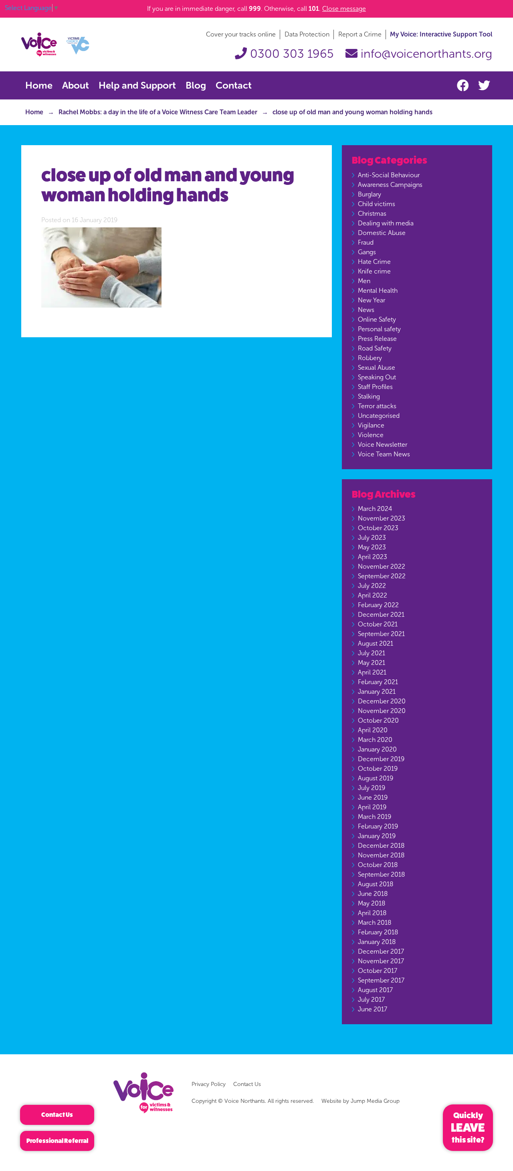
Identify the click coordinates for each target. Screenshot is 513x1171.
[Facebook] (464, 86)
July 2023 (372, 537)
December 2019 (381, 759)
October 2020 (378, 720)
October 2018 (378, 865)
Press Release (377, 338)
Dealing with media (386, 223)
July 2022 (372, 586)
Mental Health (378, 290)
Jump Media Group (375, 1101)
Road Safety (375, 348)
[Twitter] (484, 86)
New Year (371, 300)
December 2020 (382, 701)
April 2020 (373, 730)
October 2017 (377, 970)
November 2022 (381, 566)
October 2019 (378, 768)
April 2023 (372, 557)
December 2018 (381, 845)
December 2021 (381, 614)
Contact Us (247, 1084)
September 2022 (382, 576)
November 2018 (381, 855)
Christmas (372, 213)
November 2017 (381, 961)
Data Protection (307, 34)
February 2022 (378, 605)
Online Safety (377, 319)
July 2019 (371, 788)
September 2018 (381, 874)
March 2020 (375, 740)
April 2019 (372, 807)
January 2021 (377, 691)
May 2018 (371, 903)
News (366, 310)
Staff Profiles (375, 387)
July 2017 (371, 999)
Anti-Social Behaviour (389, 175)
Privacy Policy (209, 1084)
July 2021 (371, 653)
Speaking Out (377, 377)
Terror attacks (377, 406)
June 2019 (373, 797)
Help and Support (137, 85)
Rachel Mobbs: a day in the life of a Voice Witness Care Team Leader (158, 112)
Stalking (369, 396)
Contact (234, 85)
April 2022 (372, 595)
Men (364, 281)
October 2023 (378, 528)
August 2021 (375, 643)
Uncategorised (379, 415)
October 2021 (378, 624)
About (75, 85)
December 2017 (381, 951)
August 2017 (375, 990)
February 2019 (378, 826)
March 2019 (374, 817)
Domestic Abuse (382, 233)
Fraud (366, 242)
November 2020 (382, 711)
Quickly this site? (468, 1128)
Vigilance (371, 425)
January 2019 (377, 836)
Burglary (369, 194)
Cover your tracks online (241, 34)
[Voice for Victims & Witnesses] (55, 44)
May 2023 (372, 547)
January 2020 (377, 749)
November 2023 (381, 518)
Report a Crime (360, 34)
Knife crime (374, 271)
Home (39, 85)
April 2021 (372, 672)
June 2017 (372, 1009)
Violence (371, 435)
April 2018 (372, 913)
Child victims (376, 204)
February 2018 (378, 932)
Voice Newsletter (382, 444)
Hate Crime (374, 261)
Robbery (370, 358)
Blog (196, 85)
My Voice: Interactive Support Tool (441, 34)
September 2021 (381, 634)
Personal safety (379, 329)
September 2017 (381, 980)
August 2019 (375, 778)
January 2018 (377, 942)
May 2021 (371, 663)
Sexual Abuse (376, 367)
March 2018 (374, 922)
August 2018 (375, 884)
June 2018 (373, 893)
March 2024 (375, 509)
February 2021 (378, 682)
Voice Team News (384, 454)
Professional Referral (57, 1141)
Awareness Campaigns (390, 184)
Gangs (367, 252)
